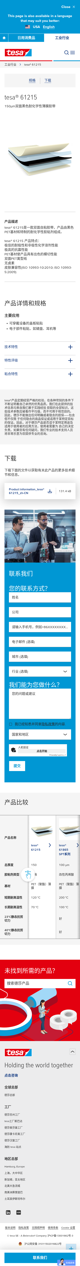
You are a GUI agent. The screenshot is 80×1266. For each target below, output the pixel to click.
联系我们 (40, 1258)
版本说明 (10, 1227)
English (49, 27)
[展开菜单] (73, 53)
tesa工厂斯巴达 (13, 1121)
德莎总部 (9, 1094)
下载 (47, 80)
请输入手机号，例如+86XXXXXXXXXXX (40, 627)
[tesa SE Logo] (18, 53)
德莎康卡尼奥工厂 (14, 1133)
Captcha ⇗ (57, 755)
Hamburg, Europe (14, 1166)
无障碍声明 (38, 1227)
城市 (20, 657)
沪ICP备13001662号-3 (60, 1235)
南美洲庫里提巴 (13, 1192)
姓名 (15, 597)
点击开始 (42, 751)
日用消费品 (26, 38)
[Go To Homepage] (4, 38)
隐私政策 (48, 724)
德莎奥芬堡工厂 (13, 1127)
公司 (15, 612)
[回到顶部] (73, 1051)
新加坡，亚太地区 (14, 1179)
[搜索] (67, 53)
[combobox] (40, 671)
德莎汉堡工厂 (12, 1140)
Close (66, 7)
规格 (32, 80)
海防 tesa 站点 (12, 1146)
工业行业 (10, 64)
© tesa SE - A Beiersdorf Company (27, 1235)
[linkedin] (8, 1213)
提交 (17, 766)
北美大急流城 (12, 1185)
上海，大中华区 (13, 1172)
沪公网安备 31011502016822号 (43, 1243)
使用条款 (53, 1227)
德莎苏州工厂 (12, 1114)
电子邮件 (23, 642)
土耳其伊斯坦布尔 (14, 1198)
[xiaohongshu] (18, 1213)
